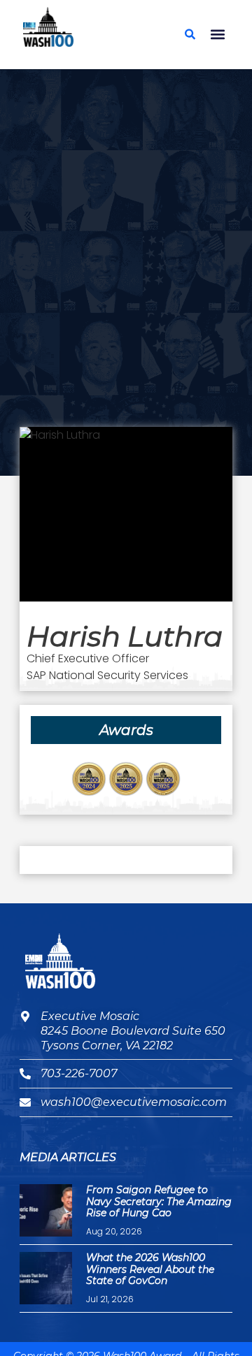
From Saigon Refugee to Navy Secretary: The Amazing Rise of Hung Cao (159, 1201)
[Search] (190, 34)
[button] (217, 34)
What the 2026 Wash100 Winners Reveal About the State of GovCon (150, 1269)
